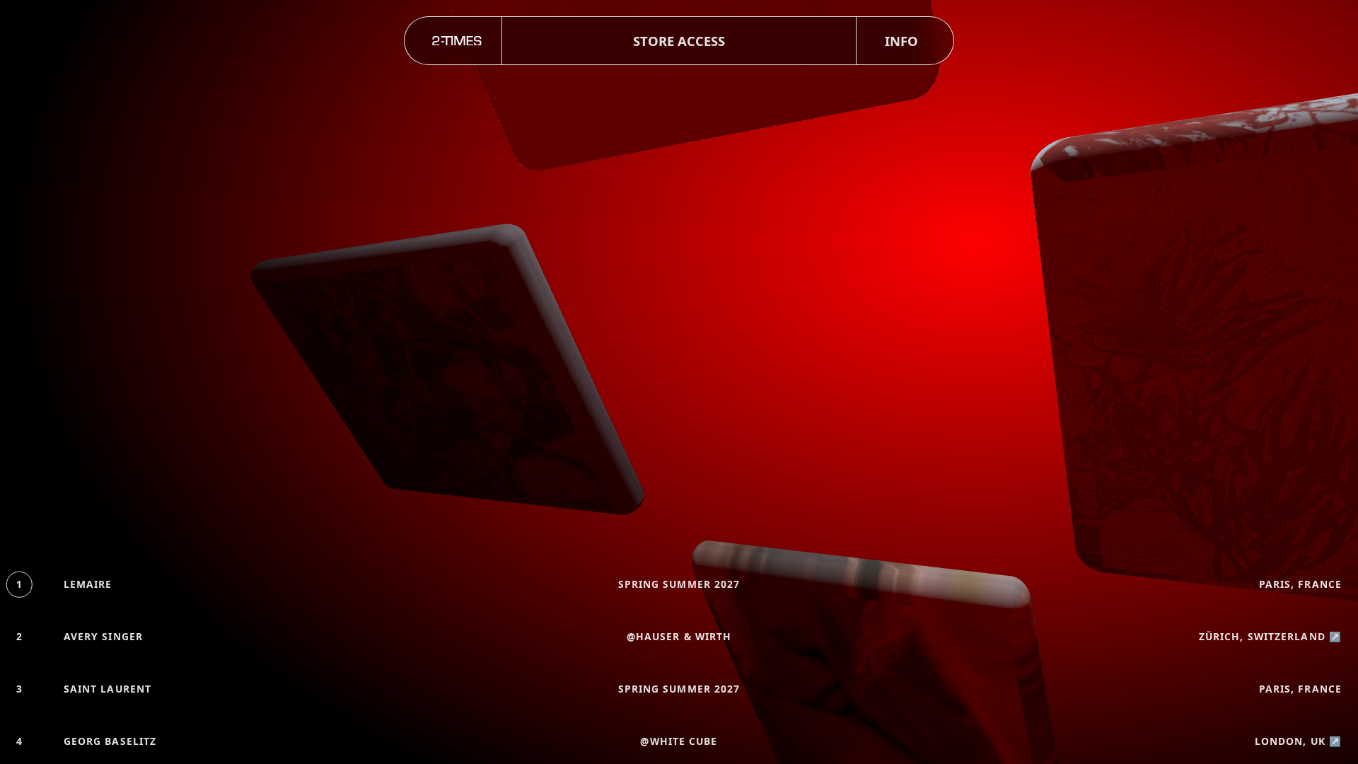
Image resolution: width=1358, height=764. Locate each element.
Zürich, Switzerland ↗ (1270, 636)
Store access (679, 41)
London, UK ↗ (1298, 741)
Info (901, 41)
